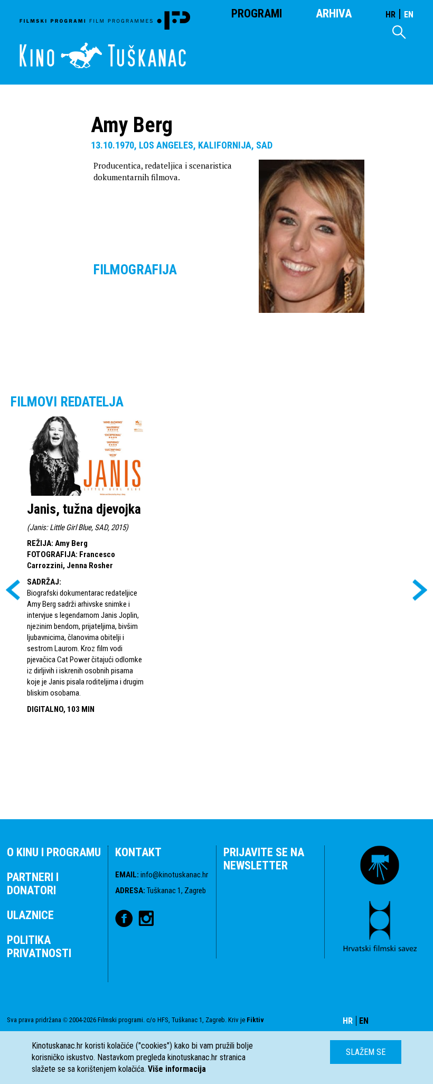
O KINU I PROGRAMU (54, 852)
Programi (256, 13)
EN (408, 15)
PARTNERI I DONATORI (33, 883)
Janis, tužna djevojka (84, 509)
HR (390, 15)
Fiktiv (255, 1020)
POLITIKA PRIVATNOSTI (39, 946)
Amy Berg (71, 543)
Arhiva (334, 13)
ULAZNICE (30, 915)
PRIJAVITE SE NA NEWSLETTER (263, 859)
